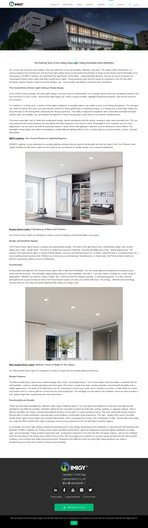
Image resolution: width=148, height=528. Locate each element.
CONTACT (121, 4)
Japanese (136, 5)
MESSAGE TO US (76, 507)
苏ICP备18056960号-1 (74, 483)
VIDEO (79, 4)
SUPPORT (89, 4)
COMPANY (101, 4)
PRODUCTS (54, 4)
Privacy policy (56, 496)
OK (74, 523)
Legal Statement (73, 496)
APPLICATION (68, 4)
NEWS (111, 4)
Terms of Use (89, 496)
